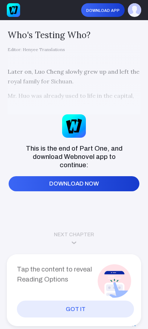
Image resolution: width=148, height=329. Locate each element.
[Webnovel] (13, 10)
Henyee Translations (44, 49)
